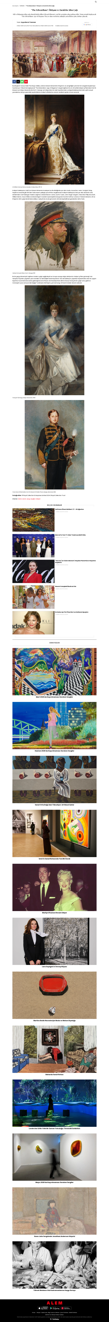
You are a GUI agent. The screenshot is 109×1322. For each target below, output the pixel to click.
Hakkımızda (44, 1312)
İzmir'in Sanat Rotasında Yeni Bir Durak (54, 810)
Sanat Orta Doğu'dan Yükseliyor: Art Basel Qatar (54, 757)
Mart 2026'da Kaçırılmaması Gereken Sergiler (54, 649)
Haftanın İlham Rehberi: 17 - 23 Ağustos (23, 509)
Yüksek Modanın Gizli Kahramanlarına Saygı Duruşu (54, 1242)
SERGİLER (22, 6)
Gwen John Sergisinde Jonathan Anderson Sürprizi (54, 1188)
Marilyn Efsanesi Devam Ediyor (54, 864)
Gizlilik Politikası (73, 1312)
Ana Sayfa (15, 6)
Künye (33, 1312)
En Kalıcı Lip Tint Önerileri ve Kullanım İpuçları (25, 612)
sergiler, (32, 499)
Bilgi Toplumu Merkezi (54, 1312)
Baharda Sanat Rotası (54, 1026)
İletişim (39, 1312)
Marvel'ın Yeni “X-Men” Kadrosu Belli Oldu (24, 535)
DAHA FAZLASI (54, 643)
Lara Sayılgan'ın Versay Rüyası (55, 918)
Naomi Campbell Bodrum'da (20, 586)
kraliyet (38, 499)
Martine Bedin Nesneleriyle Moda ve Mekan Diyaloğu (54, 972)
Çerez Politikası (64, 1312)
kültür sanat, (22, 499)
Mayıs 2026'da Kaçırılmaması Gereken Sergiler (54, 1134)
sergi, (28, 499)
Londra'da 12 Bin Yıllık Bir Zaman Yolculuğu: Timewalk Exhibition (54, 1080)
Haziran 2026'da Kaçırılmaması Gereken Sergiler (54, 703)
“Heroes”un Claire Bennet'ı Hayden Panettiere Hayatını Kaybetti (31, 560)
